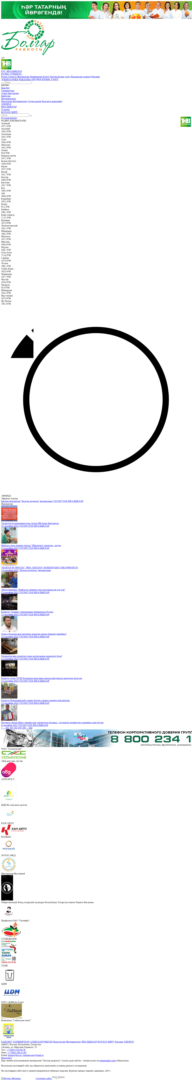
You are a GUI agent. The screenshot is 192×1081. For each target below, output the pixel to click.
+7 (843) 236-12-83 (17, 1052)
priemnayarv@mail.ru (33, 1055)
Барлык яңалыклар (10, 501)
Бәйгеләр (5, 96)
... (4, 728)
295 (20, 728)
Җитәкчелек (23, 76)
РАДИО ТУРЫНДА (11, 74)
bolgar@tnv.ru (15, 1055)
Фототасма (6, 101)
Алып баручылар (10, 93)
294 (15, 728)
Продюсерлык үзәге (60, 76)
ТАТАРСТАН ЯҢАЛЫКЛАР (68, 501)
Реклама (95, 76)
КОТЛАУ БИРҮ (9, 112)
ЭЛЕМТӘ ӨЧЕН (9, 79)
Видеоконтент (20, 101)
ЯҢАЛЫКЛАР (14, 71)
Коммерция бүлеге (39, 76)
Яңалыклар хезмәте (81, 76)
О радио (5, 109)
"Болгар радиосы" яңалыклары (37, 501)
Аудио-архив (34, 101)
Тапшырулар (7, 90)
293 (11, 728)
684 (30, 728)
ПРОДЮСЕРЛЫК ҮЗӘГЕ (45, 79)
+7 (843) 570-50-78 (16, 1050)
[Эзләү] (31, 115)
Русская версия (9, 118)
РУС (3, 71)
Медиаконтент (8, 98)
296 (24, 728)
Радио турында (9, 76)
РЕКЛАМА (25, 79)
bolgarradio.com (107, 1060)
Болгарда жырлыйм (52, 101)
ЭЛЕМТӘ (6, 104)
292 (7, 728)
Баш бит (5, 88)
